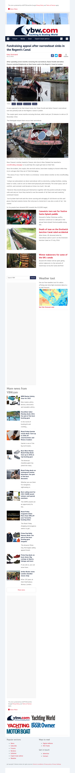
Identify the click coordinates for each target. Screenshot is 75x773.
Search (33, 278)
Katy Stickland (12, 55)
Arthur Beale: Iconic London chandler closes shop (28, 574)
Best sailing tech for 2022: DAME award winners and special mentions (28, 495)
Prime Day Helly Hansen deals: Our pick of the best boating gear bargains (27, 537)
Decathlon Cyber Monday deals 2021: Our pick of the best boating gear (28, 415)
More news (21, 590)
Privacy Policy (40, 5)
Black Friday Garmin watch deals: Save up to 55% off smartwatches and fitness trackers (28, 435)
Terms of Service (50, 5)
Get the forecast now (46, 307)
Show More (13, 9)
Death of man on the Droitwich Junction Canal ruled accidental (53, 230)
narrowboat (27, 104)
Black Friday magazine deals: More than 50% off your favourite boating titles (27, 516)
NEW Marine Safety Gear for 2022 (27, 397)
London (19, 104)
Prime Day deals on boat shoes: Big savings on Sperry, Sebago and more (28, 558)
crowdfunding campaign (14, 165)
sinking (35, 104)
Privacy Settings (56, 764)
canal (13, 104)
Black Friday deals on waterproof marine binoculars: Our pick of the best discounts (28, 474)
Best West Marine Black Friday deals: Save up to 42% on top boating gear (27, 454)
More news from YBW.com (17, 390)
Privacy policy (48, 764)
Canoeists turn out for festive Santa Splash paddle (53, 212)
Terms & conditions (38, 764)
